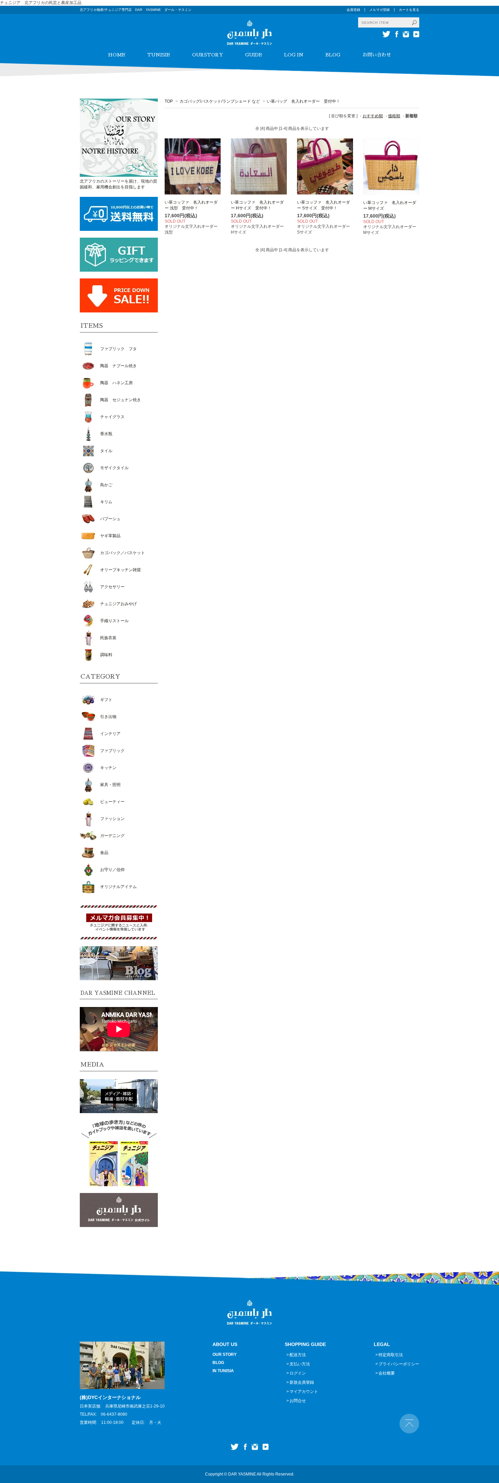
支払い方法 (300, 1364)
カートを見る (409, 10)
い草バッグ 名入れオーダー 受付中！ (303, 101)
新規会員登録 (302, 1382)
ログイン (298, 1373)
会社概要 (386, 1373)
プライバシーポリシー (398, 1364)
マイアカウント (304, 1391)
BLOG (333, 54)
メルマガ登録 (379, 10)
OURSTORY (207, 54)
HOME (116, 54)
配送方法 (298, 1354)
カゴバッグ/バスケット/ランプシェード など (220, 101)
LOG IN (293, 54)
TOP (169, 101)
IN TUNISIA (223, 1370)
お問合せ (298, 1400)
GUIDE (253, 54)
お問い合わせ (377, 54)
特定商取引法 (390, 1354)
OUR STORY (224, 1354)
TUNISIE (158, 54)
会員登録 (353, 10)
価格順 (394, 116)
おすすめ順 (373, 116)
